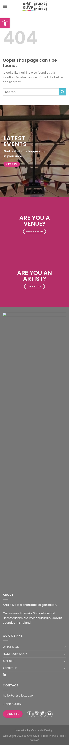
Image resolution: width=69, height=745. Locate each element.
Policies (34, 740)
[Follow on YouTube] (50, 714)
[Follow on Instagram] (36, 714)
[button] (5, 23)
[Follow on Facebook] (30, 714)
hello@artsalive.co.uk (18, 695)
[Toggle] (64, 647)
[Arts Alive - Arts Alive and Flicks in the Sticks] (34, 6)
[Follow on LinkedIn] (43, 714)
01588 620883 (12, 704)
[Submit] (62, 91)
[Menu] (5, 6)
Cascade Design (42, 730)
